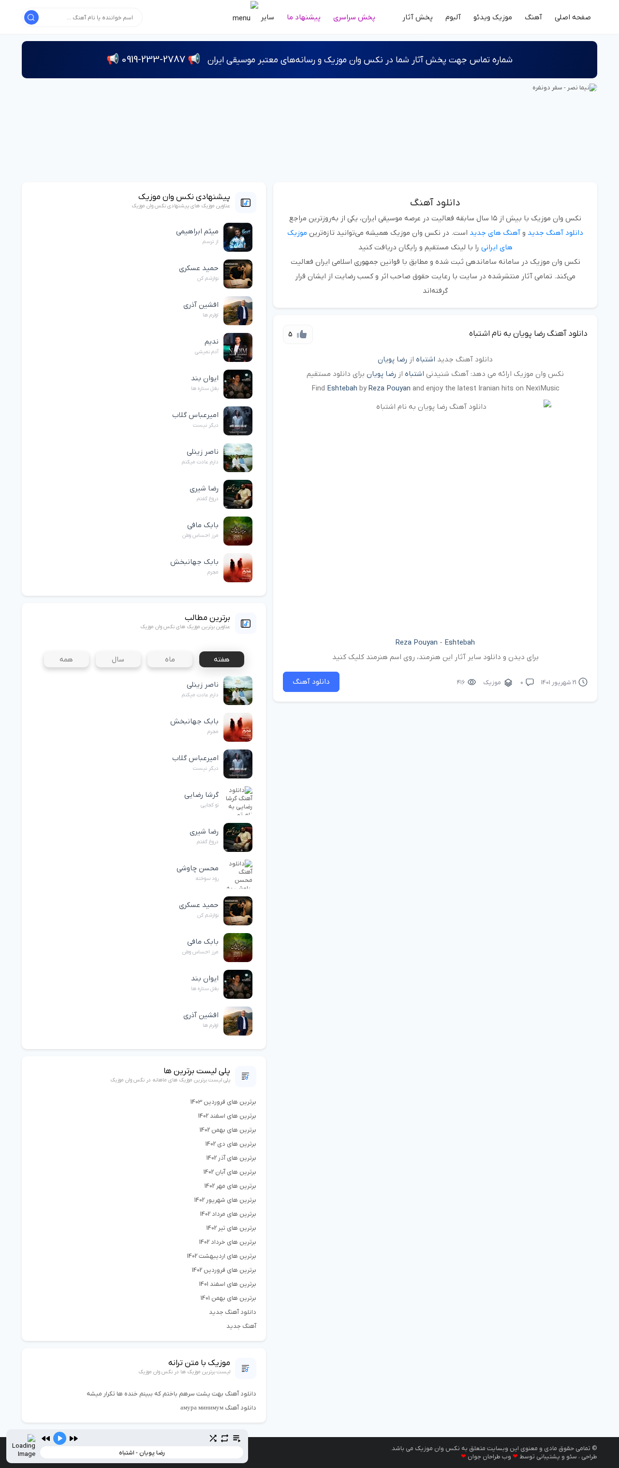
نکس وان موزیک (437, 1448)
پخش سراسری (354, 17)
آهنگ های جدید (495, 233)
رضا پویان (392, 359)
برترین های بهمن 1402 (228, 1130)
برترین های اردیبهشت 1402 (221, 1256)
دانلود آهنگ (435, 203)
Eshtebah (342, 388)
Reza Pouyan (389, 388)
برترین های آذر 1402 (231, 1158)
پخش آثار (417, 17)
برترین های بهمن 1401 (228, 1298)
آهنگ (533, 17)
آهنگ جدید (241, 1326)
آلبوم (453, 17)
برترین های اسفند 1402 (227, 1116)
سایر (266, 17)
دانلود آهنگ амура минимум (218, 1408)
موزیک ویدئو (492, 17)
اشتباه (425, 359)
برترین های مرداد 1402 (228, 1214)
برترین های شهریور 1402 (225, 1200)
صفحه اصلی (573, 17)
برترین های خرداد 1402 (227, 1242)
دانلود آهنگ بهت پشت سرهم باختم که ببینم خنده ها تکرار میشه (171, 1394)
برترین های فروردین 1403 (223, 1102)
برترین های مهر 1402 (230, 1186)
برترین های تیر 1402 (231, 1228)
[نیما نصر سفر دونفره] (564, 87)
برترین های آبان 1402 (230, 1172)
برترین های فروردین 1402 (224, 1270)
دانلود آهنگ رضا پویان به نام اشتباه (528, 334)
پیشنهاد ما (304, 17)
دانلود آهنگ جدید (555, 233)
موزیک (492, 682)
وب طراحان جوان (489, 1457)
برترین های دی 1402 (231, 1144)
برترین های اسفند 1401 (227, 1284)
